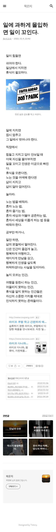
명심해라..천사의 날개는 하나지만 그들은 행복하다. (19, 397)
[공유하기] (15, 366)
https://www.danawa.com (21, 339)
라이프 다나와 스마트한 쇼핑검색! (19, 343)
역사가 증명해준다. (14, 390)
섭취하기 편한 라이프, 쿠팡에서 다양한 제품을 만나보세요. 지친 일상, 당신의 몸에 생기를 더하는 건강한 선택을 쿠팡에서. (28, 327)
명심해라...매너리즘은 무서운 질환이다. (19, 387)
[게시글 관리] (19, 366)
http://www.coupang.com (21, 317)
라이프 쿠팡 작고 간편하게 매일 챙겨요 (26, 322)
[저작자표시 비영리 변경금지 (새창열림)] (39, 366)
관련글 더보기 (47, 416)
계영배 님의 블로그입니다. (16, 480)
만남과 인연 (12, 383)
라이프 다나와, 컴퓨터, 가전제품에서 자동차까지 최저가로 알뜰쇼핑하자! (19, 349)
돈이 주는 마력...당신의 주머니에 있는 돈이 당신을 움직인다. (19, 393)
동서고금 (11, 378)
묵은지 (9, 476)
